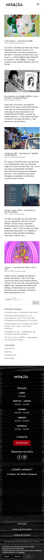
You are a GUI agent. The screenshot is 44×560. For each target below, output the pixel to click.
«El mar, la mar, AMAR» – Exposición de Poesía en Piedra (19, 211)
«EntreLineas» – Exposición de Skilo (18, 41)
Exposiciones (20, 43)
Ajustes (28, 556)
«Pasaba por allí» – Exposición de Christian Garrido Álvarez (21, 154)
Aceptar (6, 556)
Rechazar (17, 556)
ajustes (22, 552)
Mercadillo (9, 358)
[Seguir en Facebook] (19, 457)
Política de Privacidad (22, 529)
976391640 (22, 443)
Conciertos (9, 348)
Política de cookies (22, 535)
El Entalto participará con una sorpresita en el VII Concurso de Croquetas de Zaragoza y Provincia (20, 318)
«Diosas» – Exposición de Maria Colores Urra (20, 268)
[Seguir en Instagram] (24, 457)
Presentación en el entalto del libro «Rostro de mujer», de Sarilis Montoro (21, 97)
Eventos (18, 100)
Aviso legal (22, 524)
